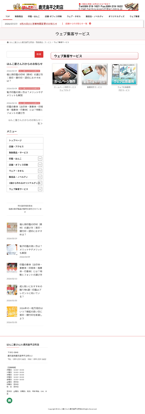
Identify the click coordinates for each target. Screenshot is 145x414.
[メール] (9, 401)
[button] (76, 23)
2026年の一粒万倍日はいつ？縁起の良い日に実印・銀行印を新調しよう (31, 313)
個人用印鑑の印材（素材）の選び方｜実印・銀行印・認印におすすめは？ (25, 77)
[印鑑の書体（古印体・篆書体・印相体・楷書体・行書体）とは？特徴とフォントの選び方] (12, 268)
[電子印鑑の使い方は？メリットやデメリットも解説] (12, 249)
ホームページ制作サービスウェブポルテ (65, 88)
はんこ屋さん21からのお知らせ (29, 71)
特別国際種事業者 (25, 206)
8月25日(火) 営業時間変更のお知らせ (38, 23)
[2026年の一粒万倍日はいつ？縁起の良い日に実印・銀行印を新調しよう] (12, 311)
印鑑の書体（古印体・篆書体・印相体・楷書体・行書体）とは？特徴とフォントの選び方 (25, 109)
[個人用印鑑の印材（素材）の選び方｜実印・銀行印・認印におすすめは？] (12, 228)
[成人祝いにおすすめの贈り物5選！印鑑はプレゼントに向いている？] (12, 290)
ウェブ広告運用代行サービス (124, 88)
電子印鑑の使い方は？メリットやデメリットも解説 (31, 249)
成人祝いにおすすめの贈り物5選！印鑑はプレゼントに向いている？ (31, 291)
